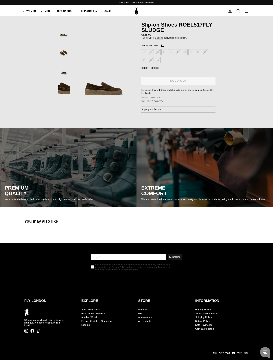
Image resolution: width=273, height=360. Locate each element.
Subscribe (175, 257)
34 (144, 52)
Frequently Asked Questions (96, 321)
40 (184, 52)
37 (164, 52)
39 (178, 52)
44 (144, 60)
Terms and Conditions (207, 313)
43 (205, 52)
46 (157, 60)
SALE (107, 11)
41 (191, 52)
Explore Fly (89, 11)
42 (198, 52)
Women (31, 11)
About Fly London (90, 309)
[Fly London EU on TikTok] (38, 331)
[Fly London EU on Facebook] (32, 331)
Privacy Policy (203, 309)
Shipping (159, 38)
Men (47, 11)
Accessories (145, 317)
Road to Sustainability (93, 313)
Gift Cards (64, 11)
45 (151, 60)
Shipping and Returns (151, 109)
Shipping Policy (203, 317)
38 (171, 52)
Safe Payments (203, 325)
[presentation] (23, 11)
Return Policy (202, 321)
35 (151, 52)
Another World (89, 317)
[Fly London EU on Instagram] (26, 331)
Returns (85, 325)
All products (144, 321)
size (150, 45)
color (150, 68)
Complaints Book (204, 328)
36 (157, 52)
